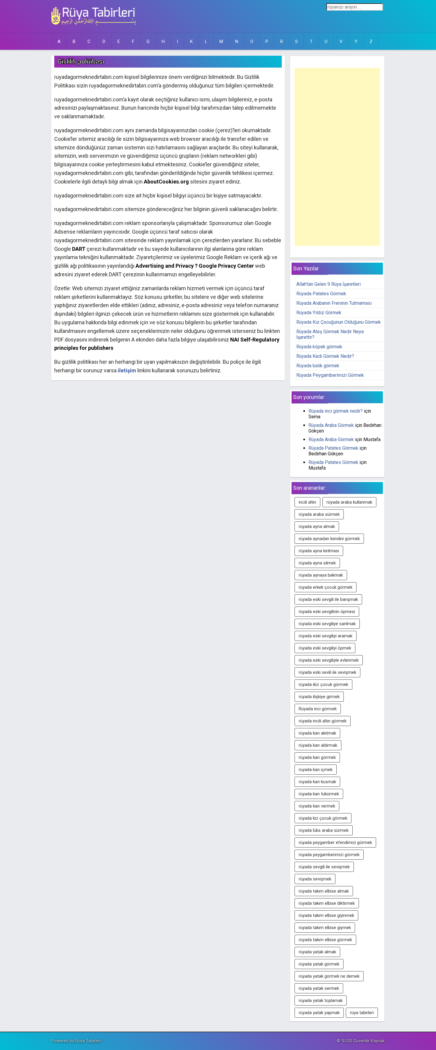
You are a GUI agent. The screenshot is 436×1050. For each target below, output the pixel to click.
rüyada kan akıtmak (317, 733)
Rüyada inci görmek (318, 708)
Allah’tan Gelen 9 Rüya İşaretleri (328, 284)
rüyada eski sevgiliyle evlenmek (329, 660)
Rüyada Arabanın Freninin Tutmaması (334, 303)
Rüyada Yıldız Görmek (318, 312)
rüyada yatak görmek (319, 964)
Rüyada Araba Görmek (331, 425)
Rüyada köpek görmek (319, 347)
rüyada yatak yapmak (319, 1012)
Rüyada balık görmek (317, 365)
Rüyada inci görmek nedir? (335, 411)
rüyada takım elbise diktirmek (327, 903)
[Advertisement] (337, 157)
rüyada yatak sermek (319, 988)
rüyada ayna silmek (317, 563)
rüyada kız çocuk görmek (323, 818)
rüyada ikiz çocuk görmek (323, 684)
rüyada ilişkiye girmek (319, 696)
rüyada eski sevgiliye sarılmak (327, 623)
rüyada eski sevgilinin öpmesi (327, 611)
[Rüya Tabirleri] (93, 23)
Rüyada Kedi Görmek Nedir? (325, 356)
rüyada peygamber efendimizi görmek (335, 842)
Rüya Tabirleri (88, 1040)
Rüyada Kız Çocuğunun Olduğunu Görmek (338, 322)
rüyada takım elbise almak (324, 891)
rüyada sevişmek (315, 879)
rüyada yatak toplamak (321, 1000)
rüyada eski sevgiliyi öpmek (325, 648)
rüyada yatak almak (317, 952)
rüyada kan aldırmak (318, 745)
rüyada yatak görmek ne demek (329, 976)
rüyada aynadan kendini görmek (329, 538)
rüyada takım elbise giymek (325, 927)
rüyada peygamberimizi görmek (329, 854)
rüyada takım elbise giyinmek (326, 915)
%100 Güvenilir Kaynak (363, 1040)
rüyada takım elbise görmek (325, 939)
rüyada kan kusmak (317, 781)
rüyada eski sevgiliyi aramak (325, 636)
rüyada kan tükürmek (319, 794)
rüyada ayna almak (317, 526)
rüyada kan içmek (315, 769)
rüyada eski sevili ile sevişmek (327, 672)
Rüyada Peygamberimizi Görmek (330, 375)
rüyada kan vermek (317, 806)
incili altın (307, 502)
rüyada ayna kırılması (319, 550)
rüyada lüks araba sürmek (324, 830)
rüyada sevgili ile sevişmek (324, 866)
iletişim (127, 370)
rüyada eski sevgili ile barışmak (328, 599)
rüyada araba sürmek (319, 514)
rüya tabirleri (362, 1012)
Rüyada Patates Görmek (321, 293)
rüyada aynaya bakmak (321, 575)
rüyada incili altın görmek (322, 721)
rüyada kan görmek (317, 757)
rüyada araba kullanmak (349, 502)
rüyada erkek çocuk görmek (325, 587)
